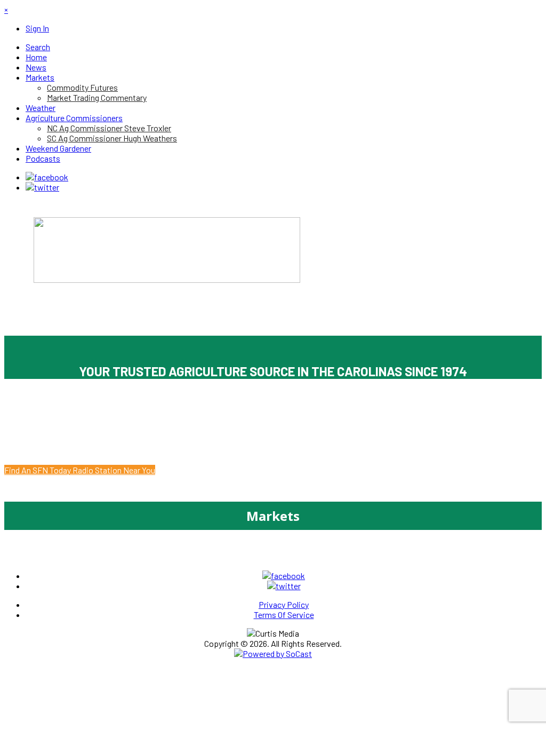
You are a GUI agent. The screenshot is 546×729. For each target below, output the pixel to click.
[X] (42, 187)
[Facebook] (47, 177)
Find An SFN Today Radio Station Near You (79, 470)
